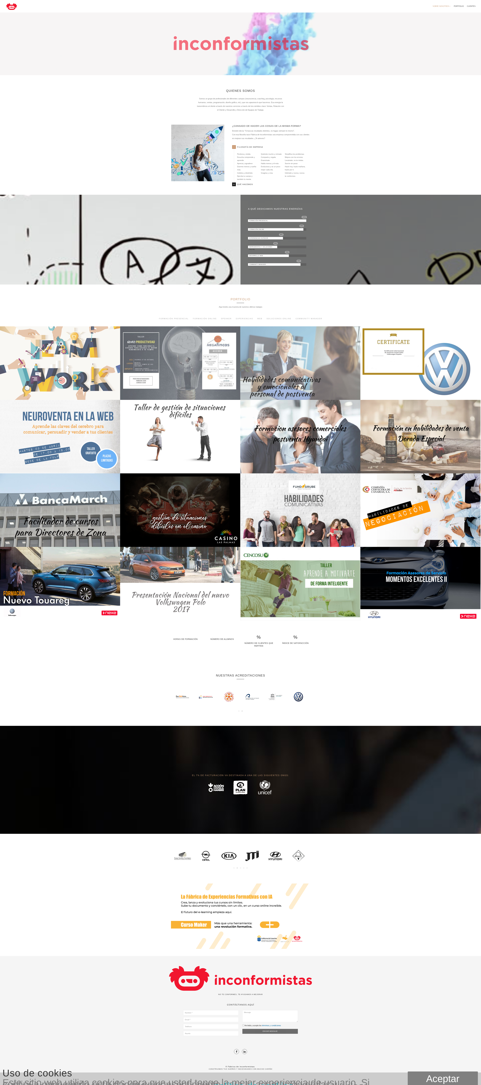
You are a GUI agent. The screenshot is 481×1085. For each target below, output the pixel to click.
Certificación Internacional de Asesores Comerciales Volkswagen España (420, 394)
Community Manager (309, 319)
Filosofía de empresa (250, 147)
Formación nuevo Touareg (60, 614)
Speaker (226, 319)
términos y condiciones (271, 1025)
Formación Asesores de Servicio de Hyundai (420, 614)
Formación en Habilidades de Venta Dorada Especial (420, 467)
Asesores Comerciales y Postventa (300, 467)
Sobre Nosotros (442, 6)
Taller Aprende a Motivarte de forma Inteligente (300, 614)
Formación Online (205, 319)
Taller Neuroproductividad (180, 394)
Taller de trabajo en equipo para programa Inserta (60, 394)
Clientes (471, 6)
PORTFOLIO (240, 299)
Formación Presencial (174, 319)
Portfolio (459, 6)
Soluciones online (279, 319)
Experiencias (244, 319)
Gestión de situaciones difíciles (180, 467)
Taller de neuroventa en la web (60, 467)
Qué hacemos (245, 184)
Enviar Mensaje (270, 1031)
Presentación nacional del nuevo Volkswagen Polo (180, 614)
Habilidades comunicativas (300, 541)
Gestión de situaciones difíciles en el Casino (180, 541)
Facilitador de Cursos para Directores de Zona (60, 541)
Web (259, 319)
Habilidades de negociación (420, 541)
